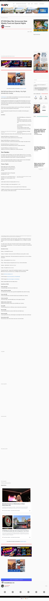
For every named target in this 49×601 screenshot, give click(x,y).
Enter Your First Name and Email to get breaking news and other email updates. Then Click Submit (41, 89)
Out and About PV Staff (38, 134)
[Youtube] (47, 0)
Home (2, 17)
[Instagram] (43, 0)
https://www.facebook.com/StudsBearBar (13, 276)
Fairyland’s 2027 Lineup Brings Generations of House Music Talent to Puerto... (40, 131)
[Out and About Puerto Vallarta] (4, 5)
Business (6, 17)
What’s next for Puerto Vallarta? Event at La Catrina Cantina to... (39, 165)
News (4, 17)
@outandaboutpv (7, 585)
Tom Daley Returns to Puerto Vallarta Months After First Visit (39, 148)
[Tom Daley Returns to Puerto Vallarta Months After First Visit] (40, 141)
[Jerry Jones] (3, 26)
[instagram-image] (5, 592)
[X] (44, 0)
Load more (40, 169)
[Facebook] (42, 0)
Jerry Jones (8, 26)
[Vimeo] (46, 0)
